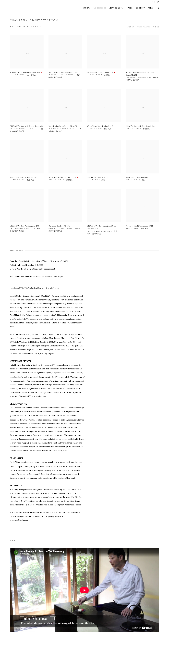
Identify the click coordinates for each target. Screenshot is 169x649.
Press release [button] (143, 27)
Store (130, 8)
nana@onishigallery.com (20, 516)
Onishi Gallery (27, 7)
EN (153, 2)
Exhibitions (100, 8)
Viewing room (116, 8)
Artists (86, 8)
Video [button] (156, 27)
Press (150, 8)
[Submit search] (158, 7)
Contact (140, 8)
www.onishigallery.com (20, 520)
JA (158, 2)
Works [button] (130, 27)
